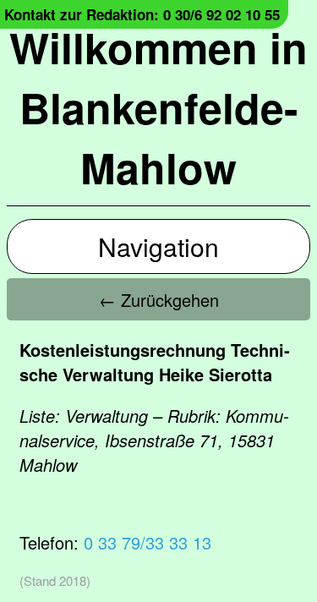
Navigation (158, 246)
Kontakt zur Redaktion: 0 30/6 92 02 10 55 (142, 14)
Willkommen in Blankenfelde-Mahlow (158, 107)
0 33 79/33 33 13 (147, 542)
